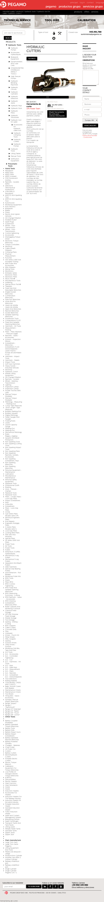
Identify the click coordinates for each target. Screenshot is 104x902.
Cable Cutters (10, 627)
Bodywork (9, 208)
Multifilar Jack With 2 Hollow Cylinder (13, 858)
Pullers (7, 550)
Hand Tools (10, 168)
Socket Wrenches (11, 313)
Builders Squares (11, 413)
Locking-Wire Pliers (12, 533)
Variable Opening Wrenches (11, 316)
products (78, 11)
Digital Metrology (11, 415)
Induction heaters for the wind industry (13, 801)
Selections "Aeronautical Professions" (10, 187)
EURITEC (8, 778)
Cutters (8, 751)
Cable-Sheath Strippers (10, 249)
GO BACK (32, 59)
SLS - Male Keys (11, 667)
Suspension (9, 224)
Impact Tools (10, 362)
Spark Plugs (9, 222)
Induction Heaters (12, 791)
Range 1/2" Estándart (13, 709)
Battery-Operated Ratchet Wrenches (12, 739)
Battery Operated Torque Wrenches (12, 725)
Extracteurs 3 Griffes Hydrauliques (12, 553)
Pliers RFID (9, 582)
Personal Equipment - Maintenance (13, 471)
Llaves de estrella (11, 305)
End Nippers (9, 521)
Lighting (8, 385)
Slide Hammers (11, 567)
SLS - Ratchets (10, 673)
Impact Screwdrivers (12, 500)
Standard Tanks (11, 831)
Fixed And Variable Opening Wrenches (12, 323)
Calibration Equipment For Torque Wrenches (12, 768)
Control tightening (12, 233)
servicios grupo (93, 6)
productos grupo (70, 6)
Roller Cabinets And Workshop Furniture (12, 608)
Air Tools (8, 546)
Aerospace (9, 171)
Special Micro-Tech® (13, 284)
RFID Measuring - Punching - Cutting (12, 594)
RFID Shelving (10, 601)
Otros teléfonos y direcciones (83, 887)
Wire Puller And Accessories (11, 264)
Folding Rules (10, 421)
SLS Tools (8, 652)
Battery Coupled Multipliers (11, 722)
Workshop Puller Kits (13, 576)
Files (6, 631)
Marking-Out (10, 428)
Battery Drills (9, 730)
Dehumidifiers (10, 779)
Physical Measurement (10, 255)
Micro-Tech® (10, 279)
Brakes (7, 210)
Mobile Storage (10, 618)
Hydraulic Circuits (14, 88)
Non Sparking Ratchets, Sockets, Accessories (12, 455)
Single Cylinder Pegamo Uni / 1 (11, 872)
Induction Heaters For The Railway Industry (13, 797)
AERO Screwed (10, 176)
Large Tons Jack (11, 842)
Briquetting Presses (12, 819)
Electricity (8, 246)
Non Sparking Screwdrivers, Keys (12, 460)
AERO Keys (9, 172)
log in (82, 2)
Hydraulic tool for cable (16, 121)
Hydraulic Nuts (16, 108)
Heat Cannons (10, 783)
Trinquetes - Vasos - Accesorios (12, 697)
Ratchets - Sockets (12, 379)
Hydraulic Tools (14, 45)
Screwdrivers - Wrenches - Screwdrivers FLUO (12, 345)
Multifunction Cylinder (13, 855)
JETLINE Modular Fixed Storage (11, 615)
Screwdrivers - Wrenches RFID (11, 604)
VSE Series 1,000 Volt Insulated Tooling (13, 261)
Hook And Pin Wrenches (10, 302)
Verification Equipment (15, 160)
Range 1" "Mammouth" (10, 706)
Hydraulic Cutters (17, 140)
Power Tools (9, 544)
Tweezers (8, 286)
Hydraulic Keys (16, 106)
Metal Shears (10, 637)
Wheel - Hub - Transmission (10, 226)
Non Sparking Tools (12, 442)
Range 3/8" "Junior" (12, 715)
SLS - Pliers (9, 671)
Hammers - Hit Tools (13, 326)
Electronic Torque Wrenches (11, 242)
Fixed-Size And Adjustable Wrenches (13, 289)
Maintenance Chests (13, 690)
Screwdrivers (9, 506)
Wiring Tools (9, 269)
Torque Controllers (12, 244)
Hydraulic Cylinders (14, 93)
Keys (7, 502)
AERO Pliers (9, 174)
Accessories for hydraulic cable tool (18, 127)
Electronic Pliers (11, 277)
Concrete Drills (10, 629)
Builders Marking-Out (13, 411)
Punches (8, 258)
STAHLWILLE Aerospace (10, 192)
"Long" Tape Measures (13, 406)
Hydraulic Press (14, 112)
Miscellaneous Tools (12, 280)
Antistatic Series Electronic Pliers (11, 274)
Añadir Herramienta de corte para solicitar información (57, 114)
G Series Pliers (10, 527)
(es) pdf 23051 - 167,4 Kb (55, 105)
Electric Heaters (11, 781)
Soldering (8, 282)
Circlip (7, 512)
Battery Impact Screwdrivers (10, 735)
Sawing (8, 641)
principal (74, 2)
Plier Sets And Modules (10, 535)
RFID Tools (9, 578)
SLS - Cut (8, 660)
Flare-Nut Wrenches (12, 299)
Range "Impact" (11, 703)
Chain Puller (9, 747)
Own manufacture (13, 840)
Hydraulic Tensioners (15, 116)
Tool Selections (11, 679)
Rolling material (11, 681)
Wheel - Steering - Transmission (12, 382)
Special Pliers (10, 538)
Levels (7, 423)
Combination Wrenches (10, 297)
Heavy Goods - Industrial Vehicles (12, 367)
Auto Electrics (10, 207)
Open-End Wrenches (13, 309)
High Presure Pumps (15, 77)
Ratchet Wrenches (12, 311)
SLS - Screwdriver (11, 675)
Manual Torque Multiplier (11, 395)
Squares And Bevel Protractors (12, 439)
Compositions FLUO (13, 320)
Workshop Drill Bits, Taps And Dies (12, 649)
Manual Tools (16, 156)
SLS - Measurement (12, 669)
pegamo (51, 6)
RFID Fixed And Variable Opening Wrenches (11, 589)
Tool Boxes (9, 694)
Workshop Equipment (13, 205)
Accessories (9, 235)
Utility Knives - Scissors (10, 645)
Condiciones (87, 137)
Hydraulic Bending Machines (14, 83)
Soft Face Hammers (12, 364)
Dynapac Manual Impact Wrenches (11, 700)
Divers (7, 212)
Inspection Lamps (12, 387)
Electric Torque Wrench (10, 763)
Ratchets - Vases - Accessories (12, 336)
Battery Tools (10, 728)
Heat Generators (11, 785)
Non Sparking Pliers (12, 451)
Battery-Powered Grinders (11, 742)
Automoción (10, 203)
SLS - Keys (9, 665)
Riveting (8, 487)
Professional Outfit (12, 485)
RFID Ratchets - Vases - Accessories (13, 598)
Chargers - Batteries (12, 745)
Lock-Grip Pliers (11, 531)
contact (90, 2)
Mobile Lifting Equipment (10, 374)
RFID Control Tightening (10, 585)
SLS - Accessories (11, 654)
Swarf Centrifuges (11, 821)
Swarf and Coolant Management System (13, 816)
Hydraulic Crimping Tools (17, 135)
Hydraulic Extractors (14, 97)
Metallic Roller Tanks (12, 829)
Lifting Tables (16, 153)
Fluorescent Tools (12, 318)
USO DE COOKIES (51, 893)
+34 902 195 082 (80, 885)
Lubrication (9, 474)
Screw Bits (9, 504)
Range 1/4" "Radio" (12, 711)
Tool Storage (10, 620)
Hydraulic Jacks (14, 102)
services (94, 11)
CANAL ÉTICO (62, 893)
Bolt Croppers (10, 626)
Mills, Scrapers (10, 639)
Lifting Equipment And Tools (12, 849)
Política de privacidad (90, 135)
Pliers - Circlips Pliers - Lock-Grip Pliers (13, 498)
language (100, 2)
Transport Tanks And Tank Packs (13, 824)
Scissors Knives (10, 643)
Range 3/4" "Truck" (12, 713)
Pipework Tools (11, 483)
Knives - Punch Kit (12, 635)
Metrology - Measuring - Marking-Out (13, 403)
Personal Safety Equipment (11, 480)
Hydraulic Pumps (14, 49)
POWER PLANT (11, 220)
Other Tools (10, 717)
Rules (7, 434)
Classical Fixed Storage (10, 611)
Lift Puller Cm (10, 749)
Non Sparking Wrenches (10, 463)
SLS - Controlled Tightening (11, 657)
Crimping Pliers (11, 252)
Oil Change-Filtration (13, 218)
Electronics (9, 271)
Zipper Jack (9, 834)
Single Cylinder (10, 869)
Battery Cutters (10, 753)
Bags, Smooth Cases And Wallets (13, 687)
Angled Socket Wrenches (10, 293)
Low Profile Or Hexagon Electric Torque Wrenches (12, 774)
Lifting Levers (10, 827)
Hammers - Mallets (12, 360)
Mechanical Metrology (13, 432)
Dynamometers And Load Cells (16, 63)
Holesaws (8, 633)
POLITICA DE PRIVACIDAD (36, 893)
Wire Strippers (10, 267)
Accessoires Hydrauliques (16, 53)
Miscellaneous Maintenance (10, 477)
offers (86, 11)
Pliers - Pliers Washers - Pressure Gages (13, 333)
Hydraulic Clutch (11, 372)
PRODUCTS (10, 42)
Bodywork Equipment (15, 58)
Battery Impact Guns (13, 732)
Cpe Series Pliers (11, 514)
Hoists (7, 787)
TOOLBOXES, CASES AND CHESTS (13, 683)
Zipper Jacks (10, 832)
